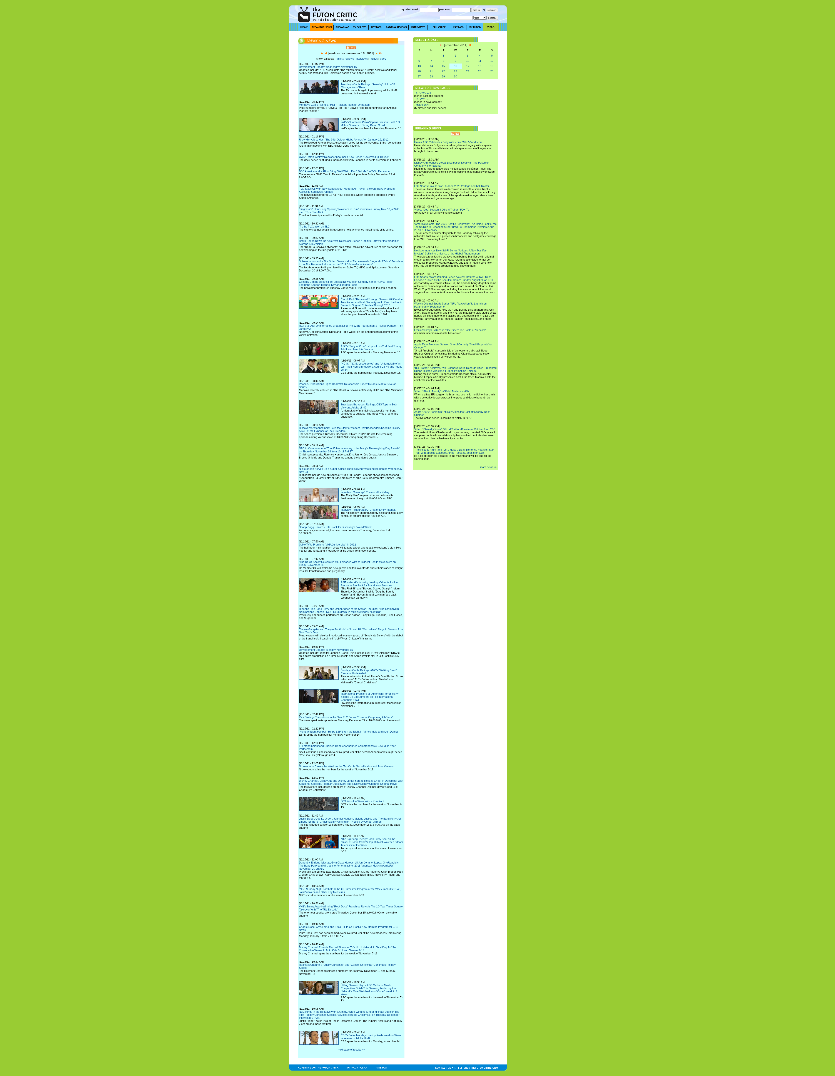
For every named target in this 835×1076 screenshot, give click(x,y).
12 (491, 60)
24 (467, 71)
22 (443, 71)
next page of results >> (351, 1049)
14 (431, 66)
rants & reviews (345, 58)
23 (455, 71)
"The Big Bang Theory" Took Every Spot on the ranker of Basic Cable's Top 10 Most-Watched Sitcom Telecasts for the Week (372, 842)
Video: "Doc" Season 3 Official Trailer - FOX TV (441, 209)
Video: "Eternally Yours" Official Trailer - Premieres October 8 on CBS (454, 429)
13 (419, 66)
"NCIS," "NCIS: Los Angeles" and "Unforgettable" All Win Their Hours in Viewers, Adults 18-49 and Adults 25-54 (371, 366)
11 (479, 60)
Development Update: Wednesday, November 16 (328, 67)
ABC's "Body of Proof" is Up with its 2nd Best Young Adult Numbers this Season (371, 348)
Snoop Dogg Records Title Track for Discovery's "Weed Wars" (335, 527)
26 (491, 71)
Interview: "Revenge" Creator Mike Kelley (365, 492)
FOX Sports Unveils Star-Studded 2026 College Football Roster (451, 186)
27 (419, 76)
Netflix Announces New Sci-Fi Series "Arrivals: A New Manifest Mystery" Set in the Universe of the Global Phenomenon (450, 252)
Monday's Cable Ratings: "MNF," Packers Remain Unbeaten (334, 104)
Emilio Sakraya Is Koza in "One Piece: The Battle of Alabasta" (450, 330)
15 (443, 66)
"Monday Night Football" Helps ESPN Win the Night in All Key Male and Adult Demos (348, 731)
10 (467, 60)
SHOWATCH (423, 92)
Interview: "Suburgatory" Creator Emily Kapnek (368, 509)
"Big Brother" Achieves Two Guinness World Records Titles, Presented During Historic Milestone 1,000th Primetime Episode (455, 369)
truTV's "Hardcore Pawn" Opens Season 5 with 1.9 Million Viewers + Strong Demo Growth (370, 124)
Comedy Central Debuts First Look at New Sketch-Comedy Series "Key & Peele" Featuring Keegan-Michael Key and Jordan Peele (346, 283)
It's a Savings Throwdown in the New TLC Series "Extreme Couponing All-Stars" (346, 717)
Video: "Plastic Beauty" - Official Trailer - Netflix (441, 391)
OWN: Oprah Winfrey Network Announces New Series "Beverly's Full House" (344, 157)
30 (455, 76)
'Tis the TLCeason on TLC (314, 226)
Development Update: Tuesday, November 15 (326, 649)
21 (431, 71)
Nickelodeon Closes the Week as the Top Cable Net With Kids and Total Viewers (346, 766)
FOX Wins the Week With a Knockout (362, 801)
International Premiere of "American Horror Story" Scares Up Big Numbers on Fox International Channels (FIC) (370, 696)
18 (479, 66)
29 (443, 76)
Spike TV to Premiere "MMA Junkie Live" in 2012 (327, 544)
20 (419, 71)
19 (491, 66)
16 (455, 66)
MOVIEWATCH (424, 105)
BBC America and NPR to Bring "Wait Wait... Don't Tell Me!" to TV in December (345, 171)
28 (431, 76)
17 (467, 66)
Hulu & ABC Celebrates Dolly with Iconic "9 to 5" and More (448, 142)
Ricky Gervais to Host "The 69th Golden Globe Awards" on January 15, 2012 (344, 139)
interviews (362, 58)
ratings (374, 58)
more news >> (488, 467)
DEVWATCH (423, 98)
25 (479, 71)
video (383, 58)
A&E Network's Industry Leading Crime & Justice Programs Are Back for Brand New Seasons (369, 584)
